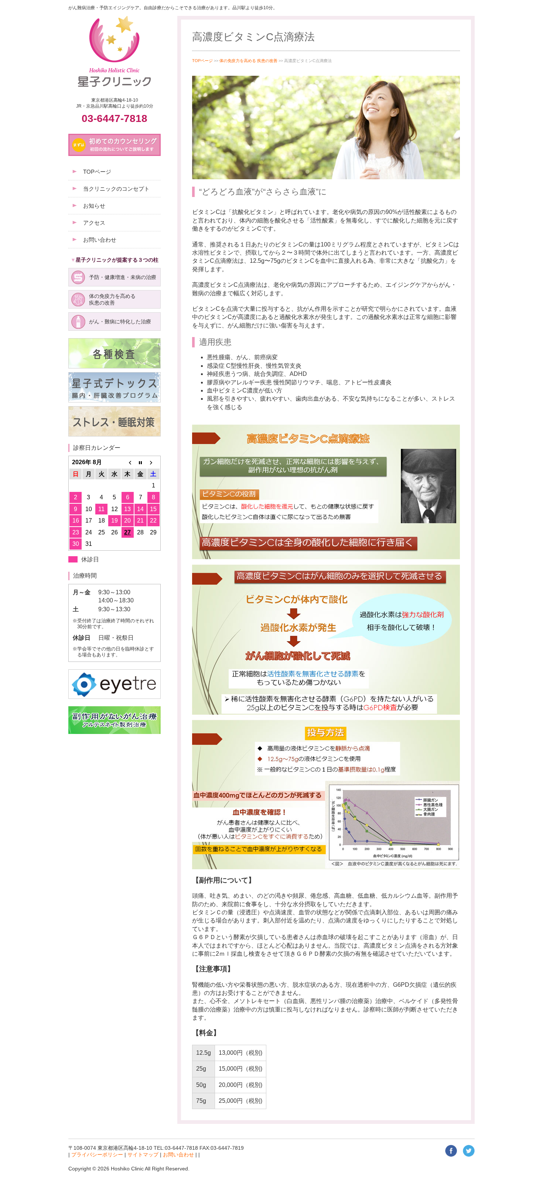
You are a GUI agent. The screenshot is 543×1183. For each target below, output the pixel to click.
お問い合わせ (178, 1154)
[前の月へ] (128, 462)
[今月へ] (140, 462)
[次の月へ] (153, 462)
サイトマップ (142, 1154)
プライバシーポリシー (97, 1154)
